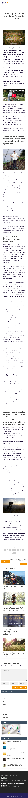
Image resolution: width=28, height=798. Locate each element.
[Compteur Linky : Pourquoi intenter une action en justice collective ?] (14, 620)
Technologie (5, 717)
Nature (18, 21)
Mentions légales (14, 796)
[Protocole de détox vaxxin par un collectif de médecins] (4, 753)
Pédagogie (5, 704)
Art (3, 695)
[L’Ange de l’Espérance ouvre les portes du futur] (4, 759)
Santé (4, 707)
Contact (21, 796)
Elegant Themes (11, 794)
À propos (8, 796)
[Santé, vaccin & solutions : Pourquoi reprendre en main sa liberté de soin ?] (14, 598)
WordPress (22, 794)
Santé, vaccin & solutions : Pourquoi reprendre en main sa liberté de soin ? (14, 608)
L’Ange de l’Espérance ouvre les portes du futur (15, 759)
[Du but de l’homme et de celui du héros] (14, 644)
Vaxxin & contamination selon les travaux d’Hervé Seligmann (15, 747)
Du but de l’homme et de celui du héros (13, 654)
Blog (15, 21)
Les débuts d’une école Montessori (13, 587)
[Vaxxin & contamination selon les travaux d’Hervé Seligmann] (4, 747)
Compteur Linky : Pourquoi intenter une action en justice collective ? (12, 631)
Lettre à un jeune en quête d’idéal (14, 741)
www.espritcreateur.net (15, 786)
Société (4, 711)
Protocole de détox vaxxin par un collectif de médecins (16, 753)
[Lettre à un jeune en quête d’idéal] (4, 742)
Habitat (4, 698)
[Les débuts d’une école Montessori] (14, 578)
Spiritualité (5, 714)
